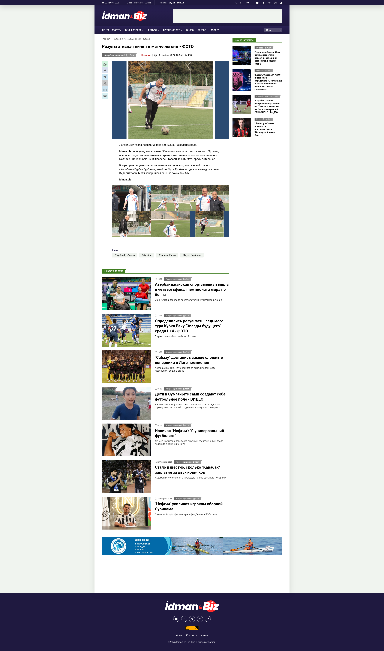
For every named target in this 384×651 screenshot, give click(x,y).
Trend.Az (162, 3)
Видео (190, 30)
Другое (201, 30)
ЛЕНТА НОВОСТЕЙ (112, 30)
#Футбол (147, 255)
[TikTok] (281, 2)
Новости (145, 55)
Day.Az (172, 3)
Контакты (138, 3)
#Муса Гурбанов (192, 255)
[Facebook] (263, 2)
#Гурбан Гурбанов (124, 255)
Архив (148, 3)
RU (247, 2)
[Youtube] (257, 2)
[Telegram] (269, 2)
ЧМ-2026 (214, 30)
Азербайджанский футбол (119, 55)
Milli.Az (180, 3)
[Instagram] (275, 2)
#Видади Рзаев (167, 255)
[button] (105, 64)
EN (241, 2)
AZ (236, 2)
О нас (129, 3)
